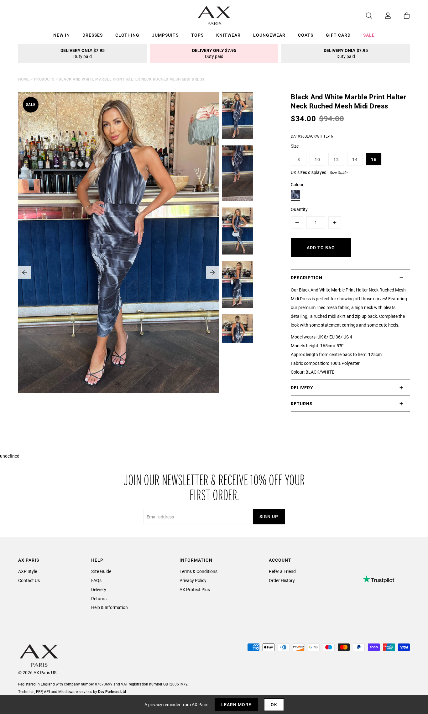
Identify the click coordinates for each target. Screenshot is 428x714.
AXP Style (27, 571)
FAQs (96, 580)
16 (374, 159)
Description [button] (306, 278)
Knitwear (228, 35)
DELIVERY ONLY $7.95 (82, 53)
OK (274, 704)
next (212, 272)
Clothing (127, 35)
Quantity (299, 209)
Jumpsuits (165, 35)
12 (336, 159)
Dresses (92, 35)
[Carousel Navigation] (118, 272)
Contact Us (29, 580)
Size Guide (338, 172)
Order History (282, 580)
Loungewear (269, 35)
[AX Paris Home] (214, 15)
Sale (369, 35)
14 (355, 159)
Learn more (236, 704)
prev (24, 272)
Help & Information (109, 607)
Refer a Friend (282, 571)
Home (23, 78)
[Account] (381, 15)
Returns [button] (302, 404)
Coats (305, 35)
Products (44, 78)
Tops (197, 35)
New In (61, 35)
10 (317, 159)
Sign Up (268, 516)
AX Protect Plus (195, 589)
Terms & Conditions (198, 571)
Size (295, 146)
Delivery (98, 589)
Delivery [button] (302, 388)
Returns (99, 598)
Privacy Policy (193, 580)
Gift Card (338, 35)
